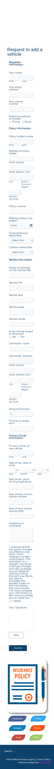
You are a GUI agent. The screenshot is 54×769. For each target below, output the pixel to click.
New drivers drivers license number (20, 495)
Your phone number (16, 102)
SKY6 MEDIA (45, 762)
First (11, 81)
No (22, 337)
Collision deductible (20, 247)
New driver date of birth (20, 464)
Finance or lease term (19, 422)
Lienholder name (19, 343)
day (11, 474)
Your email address (15, 88)
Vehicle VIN (15, 282)
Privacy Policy (43, 759)
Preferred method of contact (19, 117)
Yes (14, 337)
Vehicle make (16, 307)
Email (28, 122)
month (23, 474)
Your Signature (18, 607)
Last (24, 81)
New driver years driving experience (20, 480)
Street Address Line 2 (20, 172)
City (11, 182)
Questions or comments (16, 524)
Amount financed (19, 409)
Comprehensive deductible (18, 234)
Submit (18, 648)
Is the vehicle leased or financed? (21, 332)
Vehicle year (16, 295)
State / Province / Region (26, 184)
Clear (16, 635)
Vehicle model (17, 319)
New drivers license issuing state (20, 509)
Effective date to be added (20, 219)
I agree (16, 601)
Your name (15, 72)
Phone (16, 122)
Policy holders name (21, 136)
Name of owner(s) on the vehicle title (20, 269)
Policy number (17, 206)
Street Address (16, 162)
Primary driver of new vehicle (19, 447)
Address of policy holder (19, 152)
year (39, 474)
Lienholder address (20, 356)
